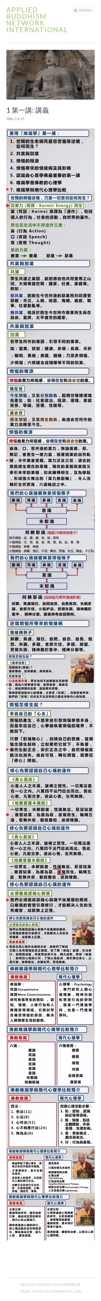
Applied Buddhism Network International (37, 20)
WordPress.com (66, 1291)
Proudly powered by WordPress (50, 1285)
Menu (86, 10)
